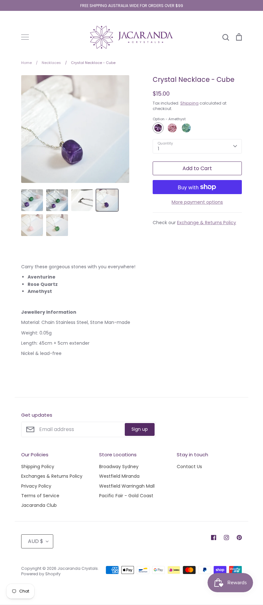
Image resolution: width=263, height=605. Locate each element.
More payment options (197, 202)
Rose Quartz (172, 127)
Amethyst (158, 127)
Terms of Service (40, 495)
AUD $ (35, 541)
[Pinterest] (239, 537)
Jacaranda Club (39, 505)
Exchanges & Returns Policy (51, 476)
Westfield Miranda (119, 476)
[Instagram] (226, 537)
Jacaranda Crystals (77, 568)
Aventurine (186, 127)
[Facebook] (213, 537)
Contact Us (189, 466)
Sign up (140, 429)
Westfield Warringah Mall (127, 486)
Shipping (189, 103)
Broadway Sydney (119, 466)
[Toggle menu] (25, 37)
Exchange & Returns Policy (206, 222)
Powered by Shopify (41, 574)
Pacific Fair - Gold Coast (126, 495)
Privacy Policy (36, 486)
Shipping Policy (37, 466)
